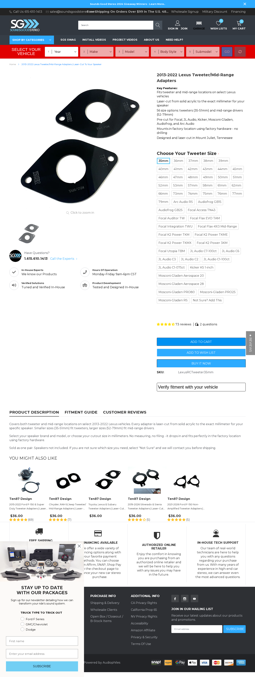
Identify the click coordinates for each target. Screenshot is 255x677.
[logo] (24, 25)
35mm (163, 161)
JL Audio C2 (189, 259)
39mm (223, 161)
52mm (163, 185)
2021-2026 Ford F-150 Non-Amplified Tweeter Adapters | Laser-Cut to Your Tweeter (185, 507)
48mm (193, 177)
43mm (207, 169)
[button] (199, 25)
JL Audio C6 (230, 251)
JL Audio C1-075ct (171, 267)
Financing (238, 11)
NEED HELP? (174, 39)
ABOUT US (151, 39)
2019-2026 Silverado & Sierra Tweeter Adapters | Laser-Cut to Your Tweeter (145, 507)
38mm (208, 161)
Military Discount (214, 11)
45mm (237, 169)
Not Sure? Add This (207, 300)
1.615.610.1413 (36, 259)
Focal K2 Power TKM (173, 234)
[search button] (157, 25)
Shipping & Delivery (104, 603)
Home (12, 64)
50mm (223, 177)
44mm (222, 169)
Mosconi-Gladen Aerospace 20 (181, 275)
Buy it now (201, 363)
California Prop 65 (144, 610)
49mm (208, 177)
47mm (178, 177)
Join (184, 28)
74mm (193, 193)
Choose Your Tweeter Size (188, 153)
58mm (207, 185)
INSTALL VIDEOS (94, 39)
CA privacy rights (144, 603)
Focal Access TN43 (201, 210)
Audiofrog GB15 (209, 202)
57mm (193, 185)
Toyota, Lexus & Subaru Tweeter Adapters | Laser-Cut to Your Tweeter (106, 507)
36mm (178, 161)
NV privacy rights (144, 616)
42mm (193, 169)
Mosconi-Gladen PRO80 (176, 292)
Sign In (173, 28)
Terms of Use (141, 644)
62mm (236, 185)
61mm (222, 185)
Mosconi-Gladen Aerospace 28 (181, 284)
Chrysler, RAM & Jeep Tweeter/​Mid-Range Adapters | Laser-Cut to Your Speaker (67, 507)
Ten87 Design (20, 498)
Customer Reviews (124, 412)
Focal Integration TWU (175, 226)
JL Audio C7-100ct (203, 251)
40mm (163, 169)
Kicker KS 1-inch (201, 267)
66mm (163, 193)
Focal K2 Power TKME (211, 234)
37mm (193, 161)
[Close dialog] (79, 546)
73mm (178, 193)
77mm (237, 193)
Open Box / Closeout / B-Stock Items (106, 619)
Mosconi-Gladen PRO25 (218, 292)
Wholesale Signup (185, 11)
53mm (178, 185)
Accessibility (139, 623)
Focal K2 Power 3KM (212, 243)
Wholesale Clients (103, 610)
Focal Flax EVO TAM (205, 218)
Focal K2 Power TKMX (175, 243)
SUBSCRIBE (42, 666)
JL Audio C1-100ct (217, 259)
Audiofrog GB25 (170, 210)
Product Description (34, 412)
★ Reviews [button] (250, 343)
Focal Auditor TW (171, 218)
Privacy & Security (144, 637)
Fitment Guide (81, 412)
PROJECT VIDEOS (125, 39)
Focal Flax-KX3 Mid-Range (217, 226)
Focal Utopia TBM (171, 251)
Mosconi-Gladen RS (173, 300)
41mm (178, 169)
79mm (163, 202)
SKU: (160, 372)
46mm (163, 177)
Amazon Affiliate (143, 630)
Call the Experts (62, 258)
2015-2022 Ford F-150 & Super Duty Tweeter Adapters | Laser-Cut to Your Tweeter (28, 507)
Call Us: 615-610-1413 (27, 11)
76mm (222, 193)
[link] (29, 233)
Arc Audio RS (183, 202)
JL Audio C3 (167, 259)
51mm (237, 177)
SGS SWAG (68, 39)
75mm (207, 193)
